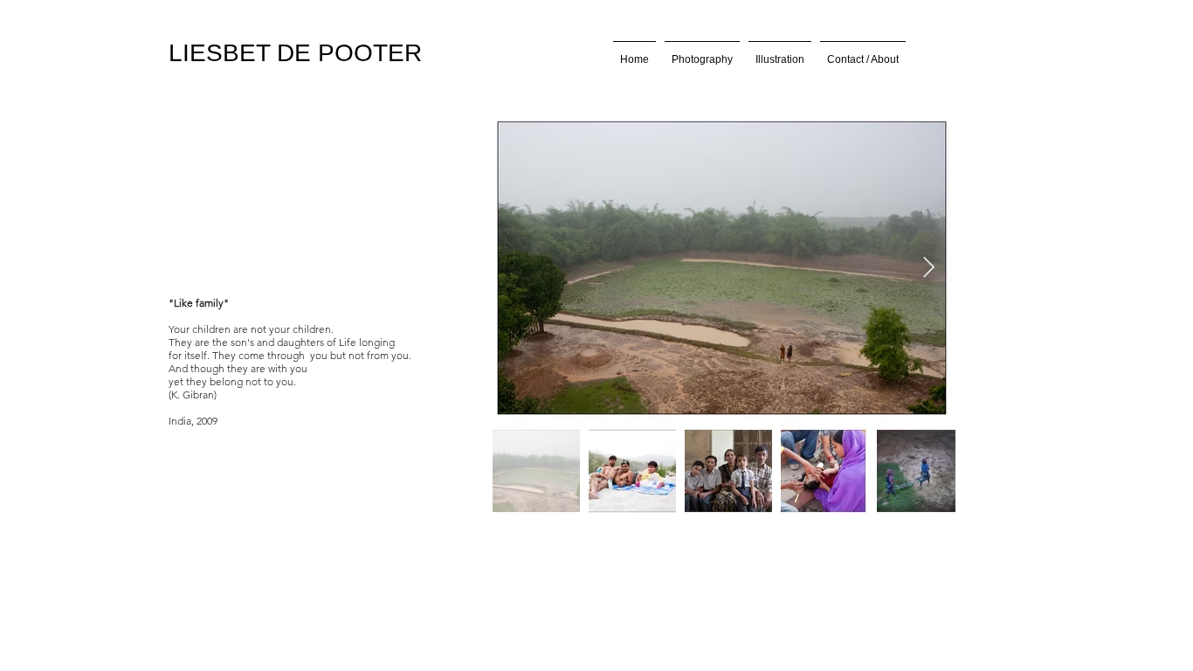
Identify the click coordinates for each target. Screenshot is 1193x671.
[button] (702, 52)
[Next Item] (928, 268)
